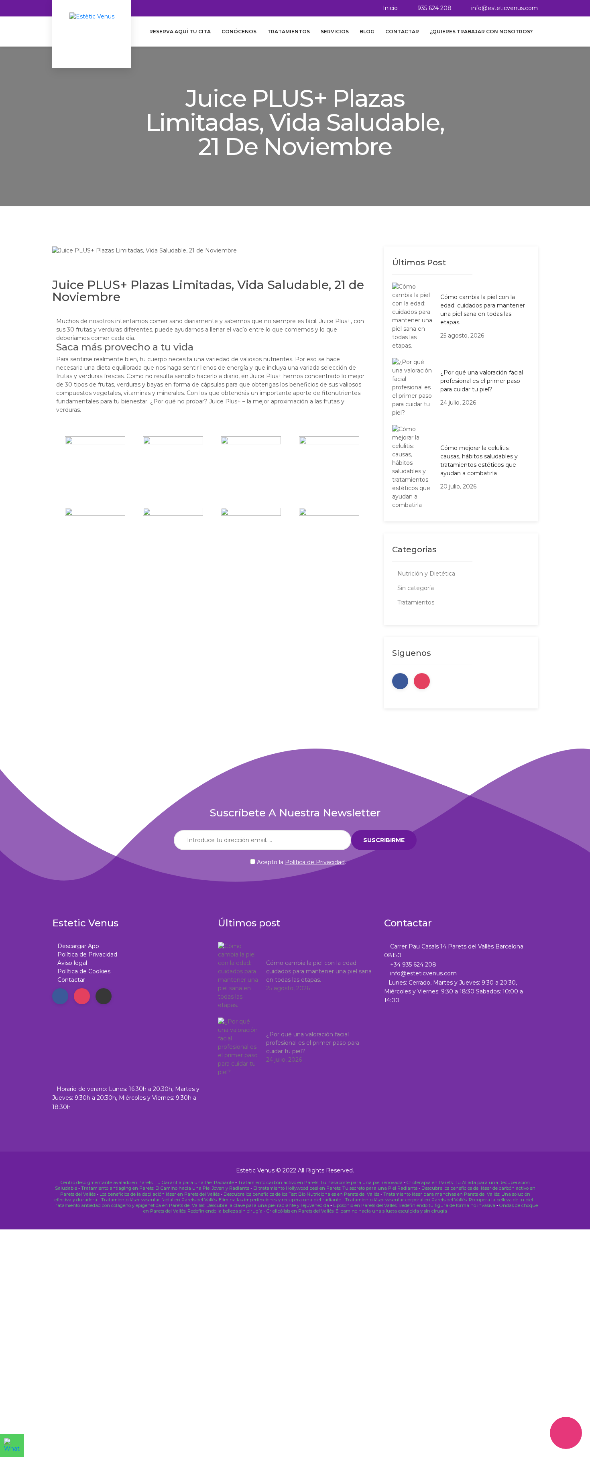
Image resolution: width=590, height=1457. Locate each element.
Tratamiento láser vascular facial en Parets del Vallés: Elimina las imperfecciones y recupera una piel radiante (221, 1200)
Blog (367, 31)
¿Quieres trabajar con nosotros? (481, 31)
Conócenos (239, 31)
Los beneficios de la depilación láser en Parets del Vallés (160, 1194)
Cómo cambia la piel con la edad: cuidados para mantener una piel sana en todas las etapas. (482, 309)
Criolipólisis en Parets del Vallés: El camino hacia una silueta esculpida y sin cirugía (357, 1211)
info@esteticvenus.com (504, 8)
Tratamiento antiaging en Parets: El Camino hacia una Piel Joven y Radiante (165, 1188)
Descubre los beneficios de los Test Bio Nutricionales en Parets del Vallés (301, 1194)
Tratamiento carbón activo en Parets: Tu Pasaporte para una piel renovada (320, 1182)
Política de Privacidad (315, 862)
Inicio (390, 8)
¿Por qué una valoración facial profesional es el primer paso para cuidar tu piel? (481, 381)
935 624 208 (434, 8)
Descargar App (78, 946)
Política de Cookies (83, 971)
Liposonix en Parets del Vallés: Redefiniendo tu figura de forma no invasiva (414, 1205)
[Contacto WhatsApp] (12, 1445)
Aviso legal (72, 963)
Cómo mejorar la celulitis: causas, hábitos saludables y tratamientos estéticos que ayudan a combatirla (479, 460)
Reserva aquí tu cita (180, 31)
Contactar (402, 31)
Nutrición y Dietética (426, 573)
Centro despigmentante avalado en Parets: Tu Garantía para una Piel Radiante (147, 1182)
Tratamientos (288, 31)
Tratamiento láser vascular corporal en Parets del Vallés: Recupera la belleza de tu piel (439, 1200)
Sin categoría (415, 588)
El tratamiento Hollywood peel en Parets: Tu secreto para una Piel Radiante (335, 1188)
